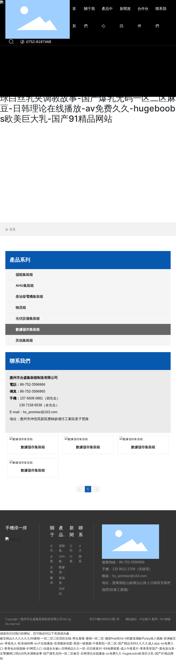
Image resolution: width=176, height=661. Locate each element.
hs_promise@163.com (40, 412)
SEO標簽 (165, 619)
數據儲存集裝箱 (33, 447)
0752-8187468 (38, 42)
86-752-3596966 (32, 384)
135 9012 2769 (123, 569)
